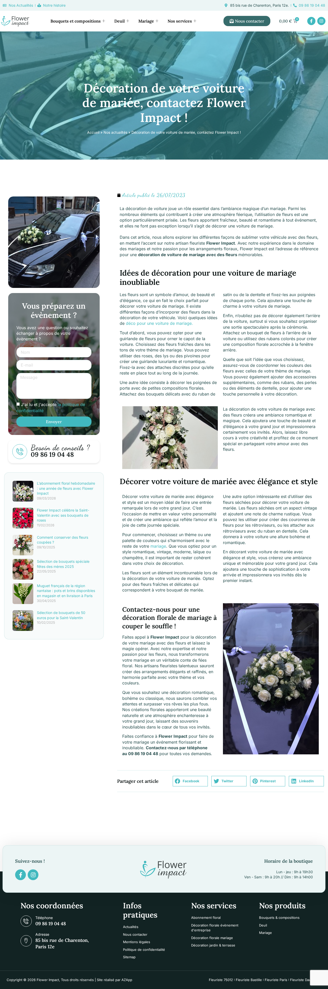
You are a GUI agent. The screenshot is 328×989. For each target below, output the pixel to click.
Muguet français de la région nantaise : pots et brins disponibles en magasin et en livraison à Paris (66, 591)
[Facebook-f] (311, 21)
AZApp (126, 980)
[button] (190, 781)
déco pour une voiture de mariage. (159, 323)
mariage (158, 546)
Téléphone (44, 917)
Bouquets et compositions (75, 21)
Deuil (119, 21)
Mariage (146, 21)
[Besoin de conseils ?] (19, 451)
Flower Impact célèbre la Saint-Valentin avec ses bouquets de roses (63, 515)
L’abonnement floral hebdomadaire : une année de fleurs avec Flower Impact (66, 488)
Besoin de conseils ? (60, 447)
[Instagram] (321, 21)
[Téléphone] (26, 921)
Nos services (180, 21)
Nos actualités (115, 132)
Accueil (93, 132)
